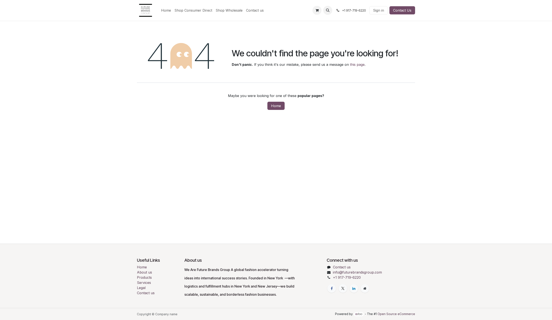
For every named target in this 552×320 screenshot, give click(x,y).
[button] (327, 10)
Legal (141, 288)
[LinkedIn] (354, 288)
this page (357, 64)
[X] (343, 288)
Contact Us (402, 10)
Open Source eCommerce (396, 314)
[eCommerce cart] (316, 10)
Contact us (146, 293)
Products (144, 277)
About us (144, 272)
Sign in (378, 10)
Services (144, 282)
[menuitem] (166, 10)
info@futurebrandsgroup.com (357, 272)
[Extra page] (365, 288)
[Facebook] (331, 288)
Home (276, 106)
